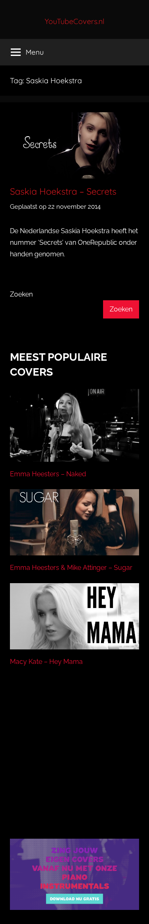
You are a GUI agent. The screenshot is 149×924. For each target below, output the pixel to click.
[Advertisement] (74, 763)
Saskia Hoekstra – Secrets (63, 191)
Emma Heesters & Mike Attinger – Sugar (71, 568)
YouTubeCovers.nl (74, 21)
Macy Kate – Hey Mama (46, 662)
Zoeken (21, 294)
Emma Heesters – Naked (48, 474)
